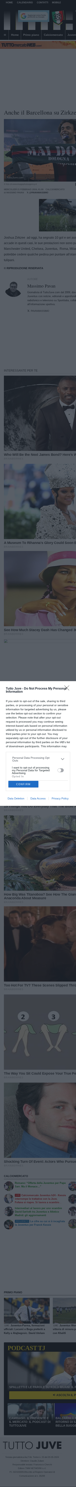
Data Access (38, 798)
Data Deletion (16, 798)
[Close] (68, 689)
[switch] (60, 770)
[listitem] (38, 759)
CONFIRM (23, 784)
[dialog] (38, 743)
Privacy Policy (60, 798)
